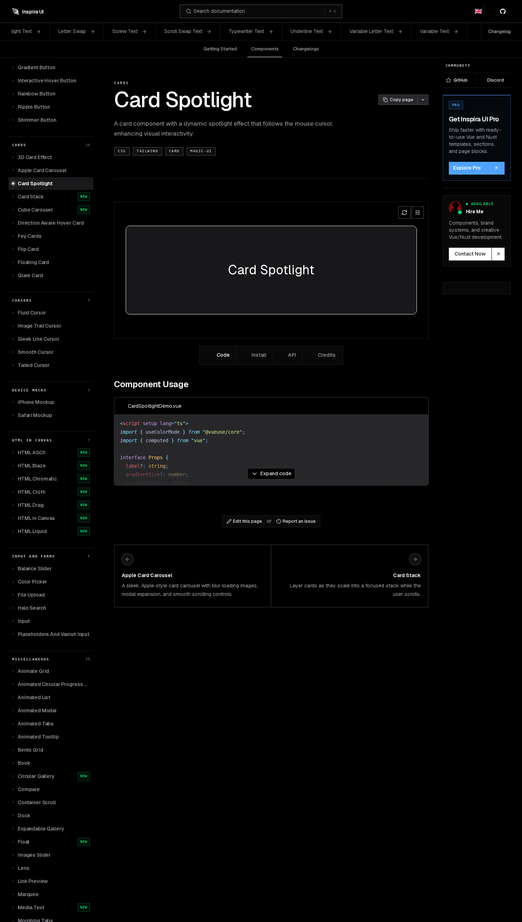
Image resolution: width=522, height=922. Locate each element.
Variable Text (377, 31)
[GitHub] (504, 11)
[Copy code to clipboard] (420, 406)
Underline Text (249, 31)
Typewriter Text (189, 31)
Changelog (499, 31)
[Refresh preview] (404, 212)
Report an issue (299, 521)
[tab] (218, 355)
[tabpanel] (271, 430)
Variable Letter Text (314, 31)
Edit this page (247, 521)
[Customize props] (417, 212)
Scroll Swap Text (126, 31)
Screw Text (67, 31)
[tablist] (271, 355)
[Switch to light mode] (491, 11)
